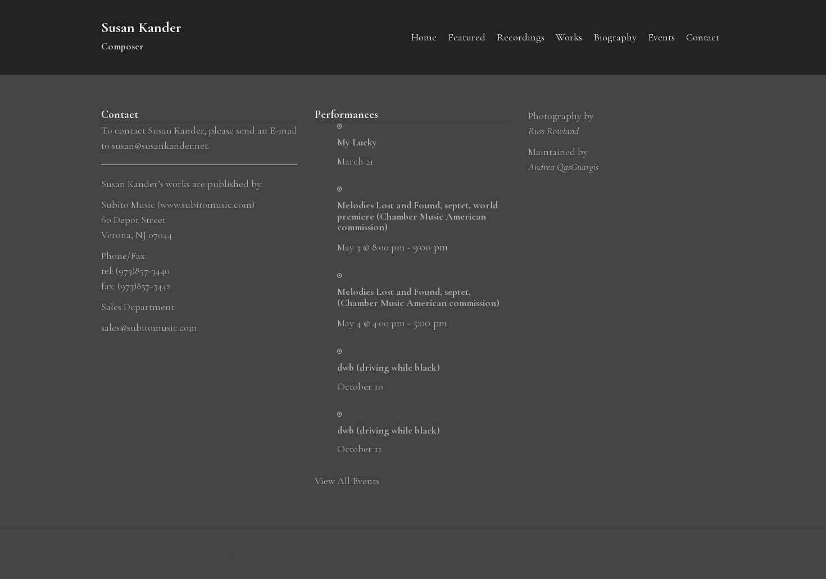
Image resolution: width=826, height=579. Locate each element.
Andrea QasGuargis (563, 167)
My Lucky (357, 142)
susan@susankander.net (160, 145)
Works (569, 37)
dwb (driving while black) (388, 367)
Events (661, 37)
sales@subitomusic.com (149, 327)
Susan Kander (141, 27)
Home (424, 37)
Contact (702, 37)
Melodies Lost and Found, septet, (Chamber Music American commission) (418, 297)
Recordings (520, 37)
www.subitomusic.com (206, 204)
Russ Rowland (553, 131)
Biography (615, 37)
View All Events (347, 481)
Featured (466, 37)
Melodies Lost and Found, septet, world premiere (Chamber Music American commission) (417, 216)
